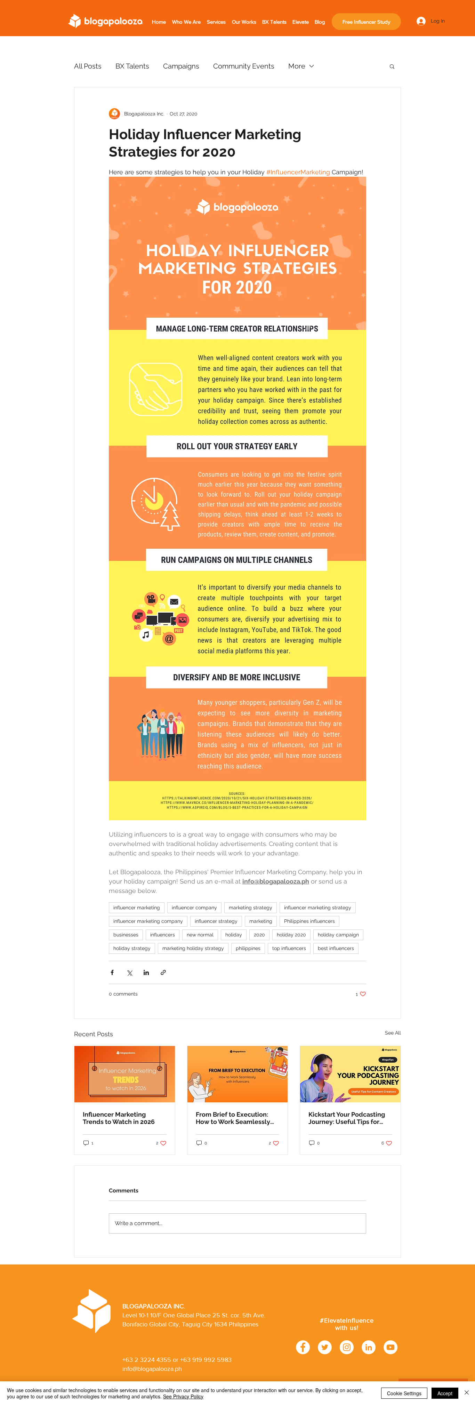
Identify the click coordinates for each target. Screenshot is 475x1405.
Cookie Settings (404, 1393)
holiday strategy (132, 948)
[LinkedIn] (369, 1347)
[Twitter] (325, 1347)
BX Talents (132, 66)
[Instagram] (347, 1347)
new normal (200, 934)
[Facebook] (303, 1347)
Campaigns (181, 66)
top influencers (289, 948)
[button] (392, 66)
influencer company (194, 907)
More (296, 66)
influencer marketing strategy (317, 907)
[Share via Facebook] (112, 972)
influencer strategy (216, 921)
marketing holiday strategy (193, 948)
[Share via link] (163, 972)
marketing (260, 921)
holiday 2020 (291, 934)
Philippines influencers (309, 921)
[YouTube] (390, 1347)
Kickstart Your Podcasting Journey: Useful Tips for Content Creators (346, 1118)
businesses (125, 934)
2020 (259, 934)
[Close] (466, 1393)
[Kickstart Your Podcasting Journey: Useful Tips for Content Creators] (350, 1074)
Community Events (243, 66)
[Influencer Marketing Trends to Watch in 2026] (124, 1074)
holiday (233, 934)
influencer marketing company (148, 921)
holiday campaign (338, 934)
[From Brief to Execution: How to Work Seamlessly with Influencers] (237, 1074)
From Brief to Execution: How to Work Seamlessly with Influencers (233, 1118)
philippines (248, 948)
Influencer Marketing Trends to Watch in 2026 (119, 1118)
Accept (444, 1393)
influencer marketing (136, 907)
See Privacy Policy (183, 1396)
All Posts (88, 66)
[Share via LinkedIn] (146, 972)
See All (393, 1033)
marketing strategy (250, 907)
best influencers (336, 948)
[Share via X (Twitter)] (129, 972)
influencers (162, 934)
